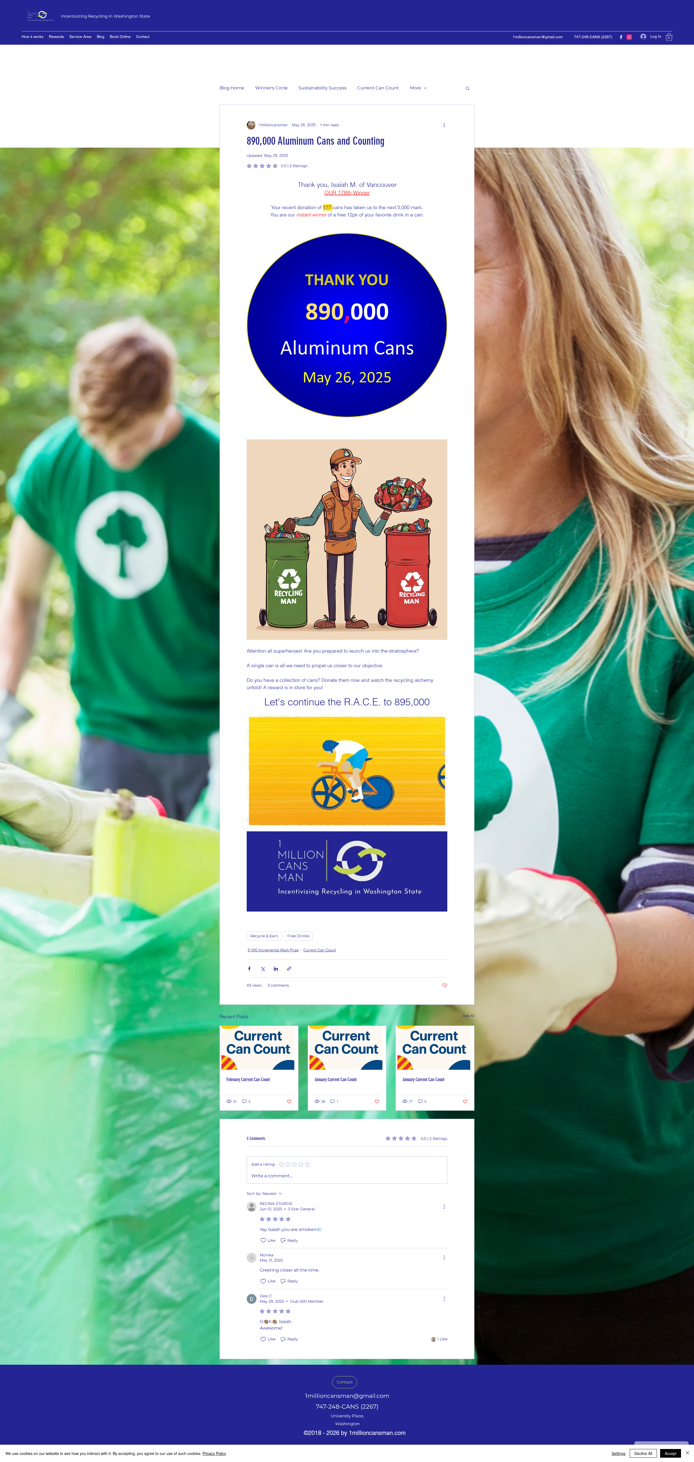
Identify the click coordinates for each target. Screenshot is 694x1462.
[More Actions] (444, 1206)
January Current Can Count (335, 1079)
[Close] (687, 1453)
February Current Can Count (248, 1079)
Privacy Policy (214, 1453)
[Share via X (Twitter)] (262, 968)
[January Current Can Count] (347, 1048)
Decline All (643, 1453)
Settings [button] (618, 1453)
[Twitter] (629, 37)
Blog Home (232, 87)
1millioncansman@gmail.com (538, 37)
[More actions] (444, 125)
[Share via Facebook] (249, 968)
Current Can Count (378, 87)
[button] (669, 37)
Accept (670, 1453)
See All (468, 1015)
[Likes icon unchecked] (263, 1240)
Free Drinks (298, 935)
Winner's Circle (271, 87)
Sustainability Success (322, 87)
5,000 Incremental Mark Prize (273, 950)
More (415, 87)
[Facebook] (621, 37)
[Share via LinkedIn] (275, 968)
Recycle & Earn (264, 935)
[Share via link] (289, 968)
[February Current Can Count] (259, 1048)
